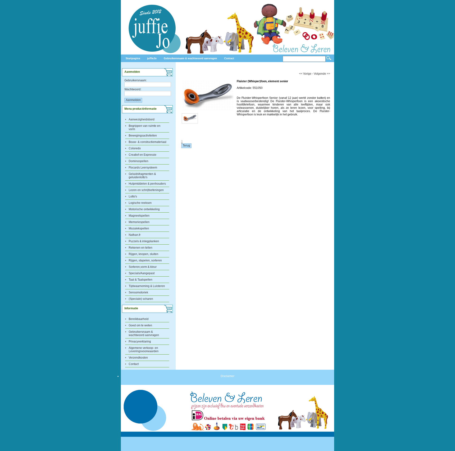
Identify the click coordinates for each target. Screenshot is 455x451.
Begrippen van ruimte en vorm (144, 127)
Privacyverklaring (140, 341)
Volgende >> (322, 73)
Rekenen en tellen (140, 247)
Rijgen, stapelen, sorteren (145, 260)
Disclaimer (227, 376)
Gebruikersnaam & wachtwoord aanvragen (144, 333)
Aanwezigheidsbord (142, 119)
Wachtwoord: (132, 89)
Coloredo (135, 148)
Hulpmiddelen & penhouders (147, 183)
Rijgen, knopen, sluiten (143, 254)
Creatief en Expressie (142, 154)
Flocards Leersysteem (143, 167)
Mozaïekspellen (139, 228)
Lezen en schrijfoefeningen (146, 190)
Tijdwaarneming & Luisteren (147, 286)
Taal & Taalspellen (140, 279)
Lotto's (133, 196)
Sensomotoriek (138, 292)
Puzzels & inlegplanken (144, 241)
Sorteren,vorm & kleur (143, 267)
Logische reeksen (140, 203)
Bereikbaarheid (139, 319)
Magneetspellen (139, 215)
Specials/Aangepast (142, 273)
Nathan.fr (135, 235)
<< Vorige (305, 73)
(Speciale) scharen (141, 299)
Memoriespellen (139, 222)
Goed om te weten (140, 325)
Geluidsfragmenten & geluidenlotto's (142, 175)
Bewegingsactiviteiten (143, 135)
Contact (134, 364)
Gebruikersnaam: (135, 80)
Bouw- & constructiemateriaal (147, 142)
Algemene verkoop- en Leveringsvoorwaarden (144, 349)
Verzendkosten (138, 357)
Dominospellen (138, 161)
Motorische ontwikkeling (144, 209)
